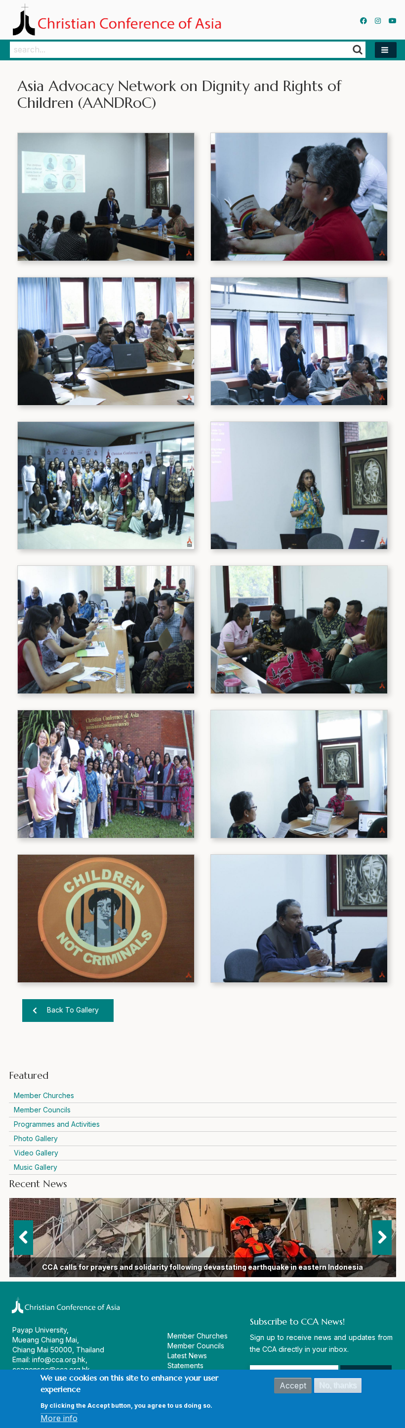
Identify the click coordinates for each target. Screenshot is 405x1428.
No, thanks (338, 1385)
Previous (23, 1237)
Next (382, 1237)
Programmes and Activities (57, 1124)
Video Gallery (36, 1153)
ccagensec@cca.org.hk (51, 1369)
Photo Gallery (36, 1138)
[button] (386, 50)
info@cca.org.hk (58, 1359)
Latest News (187, 1355)
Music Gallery (35, 1167)
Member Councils (42, 1110)
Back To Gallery (73, 1010)
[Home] (119, 19)
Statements (185, 1365)
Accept (293, 1385)
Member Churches (44, 1095)
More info (59, 1418)
